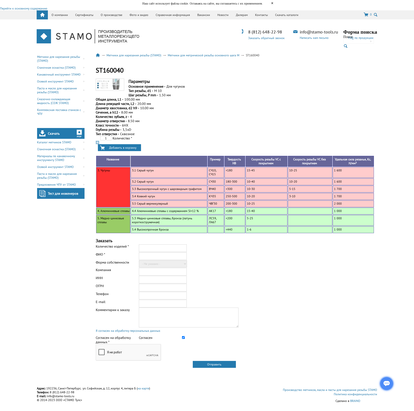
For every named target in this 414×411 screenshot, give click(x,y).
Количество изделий (112, 246)
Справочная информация (173, 15)
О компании (60, 15)
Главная (98, 55)
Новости (223, 15)
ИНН (99, 278)
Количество (122, 138)
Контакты (261, 15)
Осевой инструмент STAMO (55, 81)
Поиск (348, 37)
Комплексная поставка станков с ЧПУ (59, 112)
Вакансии (203, 15)
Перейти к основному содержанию (23, 8)
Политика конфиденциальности (355, 394)
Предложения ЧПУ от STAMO (56, 185)
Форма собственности (112, 262)
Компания (103, 270)
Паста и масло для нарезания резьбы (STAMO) (57, 90)
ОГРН (100, 286)
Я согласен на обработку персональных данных (128, 331)
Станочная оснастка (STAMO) (56, 68)
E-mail (100, 302)
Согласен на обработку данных (113, 339)
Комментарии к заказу (113, 310)
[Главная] (88, 36)
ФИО (100, 254)
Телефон (102, 294)
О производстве (111, 15)
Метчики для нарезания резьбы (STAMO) (58, 59)
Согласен (145, 337)
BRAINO (355, 401)
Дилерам (242, 15)
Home (42, 14)
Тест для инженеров (63, 193)
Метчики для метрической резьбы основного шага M (203, 55)
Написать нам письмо (314, 38)
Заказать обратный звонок (266, 38)
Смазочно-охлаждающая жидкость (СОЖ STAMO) (53, 101)
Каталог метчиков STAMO (54, 142)
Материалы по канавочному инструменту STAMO (56, 158)
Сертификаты (84, 15)
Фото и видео (139, 15)
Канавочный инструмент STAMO (59, 74)
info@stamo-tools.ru (319, 32)
